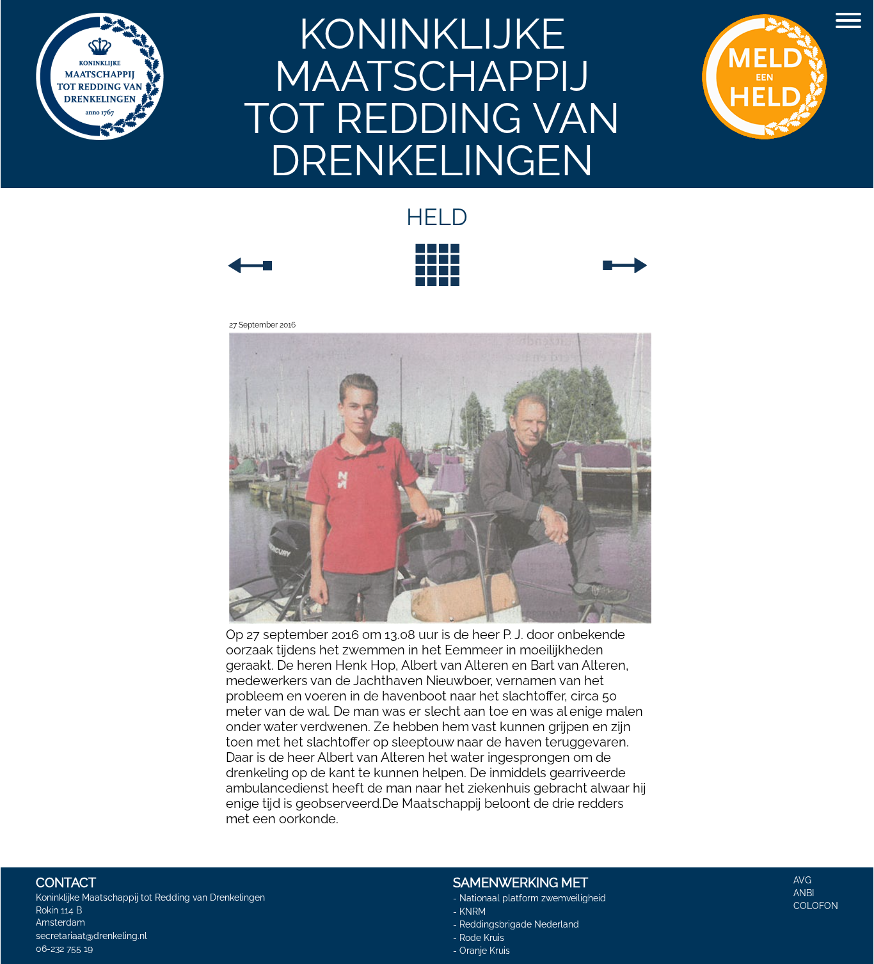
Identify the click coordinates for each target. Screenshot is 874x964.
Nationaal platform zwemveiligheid (532, 898)
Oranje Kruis (484, 951)
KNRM (472, 911)
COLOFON (815, 906)
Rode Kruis (481, 938)
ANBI (803, 893)
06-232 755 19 (64, 949)
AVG (802, 880)
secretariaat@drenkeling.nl (91, 936)
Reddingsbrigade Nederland (519, 924)
